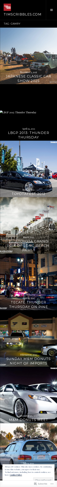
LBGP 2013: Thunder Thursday (28, 135)
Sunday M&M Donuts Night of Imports (28, 361)
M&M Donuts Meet (28, 420)
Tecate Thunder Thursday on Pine (28, 304)
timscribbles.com (22, 14)
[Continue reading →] (28, 56)
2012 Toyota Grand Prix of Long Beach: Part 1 (28, 245)
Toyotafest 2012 (28, 194)
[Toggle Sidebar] (51, 10)
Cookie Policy (16, 475)
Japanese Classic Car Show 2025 (28, 78)
